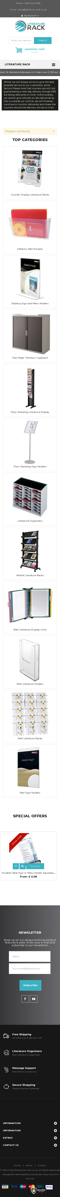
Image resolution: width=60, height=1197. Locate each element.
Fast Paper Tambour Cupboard (30, 357)
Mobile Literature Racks (30, 575)
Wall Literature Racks (30, 738)
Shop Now (35, 866)
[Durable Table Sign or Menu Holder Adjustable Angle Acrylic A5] (22, 866)
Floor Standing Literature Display (30, 412)
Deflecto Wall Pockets (30, 249)
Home (17, 1165)
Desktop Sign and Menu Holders (30, 303)
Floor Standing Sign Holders (30, 466)
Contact (42, 1165)
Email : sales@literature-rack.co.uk (28, 9)
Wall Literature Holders (30, 684)
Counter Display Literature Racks (30, 194)
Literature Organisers (30, 521)
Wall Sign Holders (30, 792)
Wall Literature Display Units (30, 629)
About (29, 1165)
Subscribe (30, 985)
